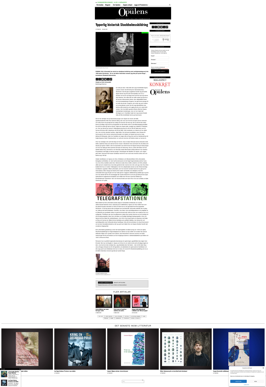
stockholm (126, 318)
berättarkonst (109, 316)
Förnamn (153, 59)
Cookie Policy (246, 384)
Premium (106, 318)
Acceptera (238, 381)
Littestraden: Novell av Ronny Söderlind (13, 372)
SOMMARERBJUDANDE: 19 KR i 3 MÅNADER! (112, 2)
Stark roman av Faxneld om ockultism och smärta (120, 310)
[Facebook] (97, 79)
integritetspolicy (164, 68)
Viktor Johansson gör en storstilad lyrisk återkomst (173, 371)
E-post (153, 55)
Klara (144, 316)
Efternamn (154, 63)
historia (127, 316)
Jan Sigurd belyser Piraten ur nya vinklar (65, 371)
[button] (263, 368)
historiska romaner (136, 316)
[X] (100, 79)
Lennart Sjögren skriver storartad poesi (117, 371)
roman (111, 318)
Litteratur (98, 29)
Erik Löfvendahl (118, 316)
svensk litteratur (135, 318)
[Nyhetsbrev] (111, 79)
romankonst (118, 318)
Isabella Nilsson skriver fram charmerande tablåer (14, 371)
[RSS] (108, 79)
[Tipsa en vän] (102, 79)
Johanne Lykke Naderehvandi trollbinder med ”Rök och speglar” (140, 310)
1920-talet (101, 316)
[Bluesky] (105, 79)
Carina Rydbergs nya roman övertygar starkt (102, 310)
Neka (255, 381)
